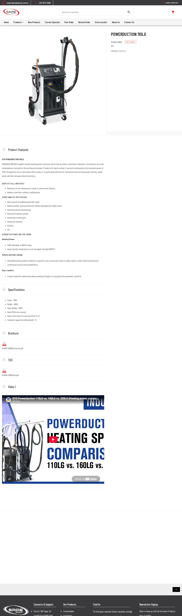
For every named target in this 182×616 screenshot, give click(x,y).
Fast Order (69, 22)
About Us (116, 22)
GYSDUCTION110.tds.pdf (10, 375)
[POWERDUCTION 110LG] (53, 80)
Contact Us (129, 22)
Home (6, 22)
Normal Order (84, 22)
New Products (34, 22)
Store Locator (101, 22)
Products (17, 22)
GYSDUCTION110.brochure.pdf (12, 348)
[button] (15, 149)
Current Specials (52, 22)
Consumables (68, 611)
